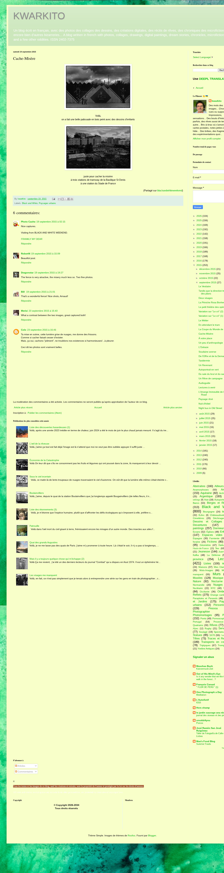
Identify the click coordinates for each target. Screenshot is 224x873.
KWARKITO (39, 15)
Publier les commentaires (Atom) (45, 413)
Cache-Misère (206, 333)
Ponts (203, 618)
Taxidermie (204, 360)
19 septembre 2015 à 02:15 (50, 221)
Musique (218, 577)
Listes (207, 563)
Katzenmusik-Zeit (204, 669)
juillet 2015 (205, 418)
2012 (199, 459)
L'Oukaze (203, 347)
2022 (199, 233)
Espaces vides (212, 535)
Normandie (198, 585)
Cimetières (198, 518)
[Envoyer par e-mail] (59, 199)
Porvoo (199, 723)
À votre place (205, 338)
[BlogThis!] (62, 199)
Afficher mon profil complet (207, 138)
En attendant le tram (209, 325)
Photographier (201, 611)
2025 (199, 220)
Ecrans (196, 531)
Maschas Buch (204, 666)
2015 (199, 265)
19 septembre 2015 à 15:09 (45, 253)
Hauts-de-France (201, 548)
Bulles (201, 515)
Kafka (196, 555)
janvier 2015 (206, 445)
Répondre (26, 243)
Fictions (212, 541)
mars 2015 (205, 436)
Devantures (200, 525)
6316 (198, 702)
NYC (213, 588)
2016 (199, 260)
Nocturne (217, 581)
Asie (206, 499)
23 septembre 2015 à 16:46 (41, 329)
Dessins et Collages (207, 521)
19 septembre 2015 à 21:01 (40, 291)
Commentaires (25, 771)
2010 (199, 468)
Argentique (206, 496)
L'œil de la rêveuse (39, 443)
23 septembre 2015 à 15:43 (43, 310)
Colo (23, 329)
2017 (199, 256)
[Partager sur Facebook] (68, 199)
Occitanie (204, 591)
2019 (199, 247)
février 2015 (205, 440)
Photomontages (202, 615)
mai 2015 (204, 427)
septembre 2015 (208, 282)
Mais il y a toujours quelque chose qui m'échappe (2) (57, 558)
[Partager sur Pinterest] (71, 199)
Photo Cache (28, 221)
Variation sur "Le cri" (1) (211, 316)
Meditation (201, 695)
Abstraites (199, 486)
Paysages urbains (47, 203)
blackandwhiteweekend (169, 190)
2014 (199, 450)
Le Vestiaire (205, 286)
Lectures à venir (207, 387)
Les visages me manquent (43, 575)
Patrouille (34, 526)
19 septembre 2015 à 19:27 (48, 272)
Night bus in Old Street (210, 408)
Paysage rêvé (206, 399)
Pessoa (213, 608)
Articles (21, 766)
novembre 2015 (207, 273)
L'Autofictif (202, 700)
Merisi (24, 310)
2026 (199, 216)
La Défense (213, 555)
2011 (199, 464)
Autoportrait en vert (209, 369)
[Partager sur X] (65, 199)
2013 (199, 455)
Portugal (197, 621)
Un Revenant (205, 365)
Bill (23, 291)
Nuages (218, 584)
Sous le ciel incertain (40, 476)
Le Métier (203, 320)
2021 (199, 238)
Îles (217, 548)
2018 (199, 251)
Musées (198, 577)
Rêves (213, 625)
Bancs (196, 503)
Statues (197, 635)
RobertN (25, 253)
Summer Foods (203, 744)
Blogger (152, 835)
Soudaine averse (207, 351)
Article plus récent (23, 407)
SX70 (212, 635)
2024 (199, 225)
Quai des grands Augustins (43, 542)
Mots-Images (206, 570)
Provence (218, 621)
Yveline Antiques (206, 648)
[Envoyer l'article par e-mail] (53, 199)
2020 (199, 242)
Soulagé (203, 632)
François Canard (205, 684)
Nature (197, 581)
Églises (210, 531)
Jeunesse (204, 551)
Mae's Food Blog (205, 741)
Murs (217, 574)
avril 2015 (204, 431)
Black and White (30, 203)
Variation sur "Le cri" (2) (211, 311)
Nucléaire (198, 588)
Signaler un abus (203, 656)
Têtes (196, 638)
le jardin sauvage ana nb (210, 712)
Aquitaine (206, 493)
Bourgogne (208, 511)
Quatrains (198, 625)
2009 (199, 473)
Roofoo (131, 835)
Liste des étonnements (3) (43, 509)
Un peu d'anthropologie (211, 342)
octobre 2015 (206, 278)
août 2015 (204, 413)
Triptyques (205, 645)
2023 (199, 229)
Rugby (208, 628)
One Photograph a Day (209, 692)
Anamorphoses (201, 489)
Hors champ (203, 707)
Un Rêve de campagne (211, 378)
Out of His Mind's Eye (208, 673)
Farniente (214, 538)
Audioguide (204, 383)
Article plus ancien (172, 407)
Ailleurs (219, 486)
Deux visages (206, 298)
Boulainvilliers (37, 493)
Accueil (98, 407)
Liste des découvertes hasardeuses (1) (50, 427)
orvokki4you (203, 720)
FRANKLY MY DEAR (31, 239)
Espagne (197, 538)
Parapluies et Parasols (205, 598)
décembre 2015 (207, 269)
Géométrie (205, 545)
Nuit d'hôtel (204, 403)
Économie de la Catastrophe (44, 460)
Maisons (202, 567)
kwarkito (217, 101)
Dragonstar (27, 272)
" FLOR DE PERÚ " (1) (207, 687)
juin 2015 (204, 422)
